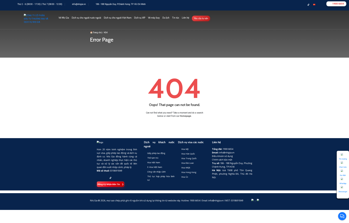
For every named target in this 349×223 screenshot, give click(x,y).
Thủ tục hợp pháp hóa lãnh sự (160, 178)
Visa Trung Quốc (189, 158)
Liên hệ (185, 17)
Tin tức (175, 17)
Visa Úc (184, 176)
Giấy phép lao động (156, 153)
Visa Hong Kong (188, 172)
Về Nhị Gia (64, 17)
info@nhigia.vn (79, 4)
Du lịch (166, 17)
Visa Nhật (185, 167)
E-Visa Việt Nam (154, 167)
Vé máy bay (154, 17)
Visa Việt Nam (153, 162)
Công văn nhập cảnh (156, 171)
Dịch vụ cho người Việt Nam (117, 17)
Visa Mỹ (185, 149)
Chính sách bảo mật (222, 159)
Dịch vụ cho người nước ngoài (86, 17)
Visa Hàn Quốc (188, 153)
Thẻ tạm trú (152, 157)
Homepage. (186, 116)
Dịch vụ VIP (139, 17)
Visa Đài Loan (187, 163)
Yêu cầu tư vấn (201, 18)
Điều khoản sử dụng (222, 156)
